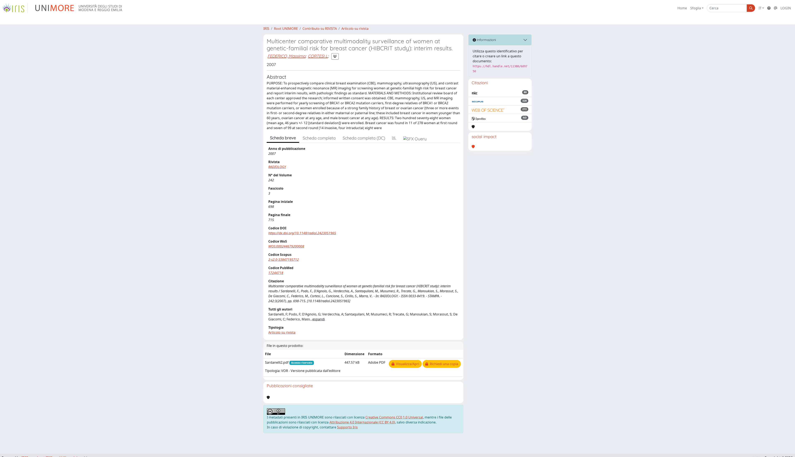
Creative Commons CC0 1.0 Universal (394, 417)
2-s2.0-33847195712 (283, 259)
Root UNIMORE (286, 28)
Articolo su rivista (355, 28)
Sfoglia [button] (695, 8)
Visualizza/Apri (406, 364)
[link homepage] (15, 8)
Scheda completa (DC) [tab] (364, 138)
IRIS (266, 28)
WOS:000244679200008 (286, 246)
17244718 (275, 273)
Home (682, 8)
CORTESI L (318, 56)
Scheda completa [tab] (319, 138)
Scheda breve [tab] (283, 137)
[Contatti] (775, 8)
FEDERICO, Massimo (286, 56)
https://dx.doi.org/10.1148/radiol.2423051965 (302, 233)
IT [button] (760, 8)
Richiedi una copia (443, 364)
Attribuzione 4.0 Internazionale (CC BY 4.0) (362, 422)
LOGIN (786, 8)
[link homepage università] (79, 8)
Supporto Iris (347, 427)
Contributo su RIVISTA (319, 28)
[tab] (394, 138)
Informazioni (486, 40)
